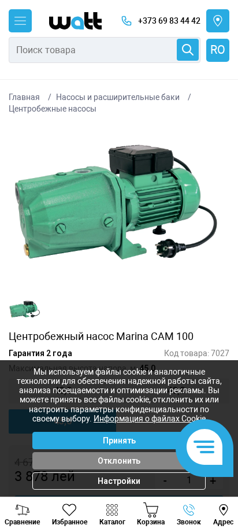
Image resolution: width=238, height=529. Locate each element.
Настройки (119, 481)
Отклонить (119, 460)
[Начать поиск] (188, 50)
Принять (119, 440)
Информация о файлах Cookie (150, 418)
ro (217, 50)
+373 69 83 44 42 (169, 20)
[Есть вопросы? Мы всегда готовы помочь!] (204, 448)
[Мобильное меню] (20, 20)
